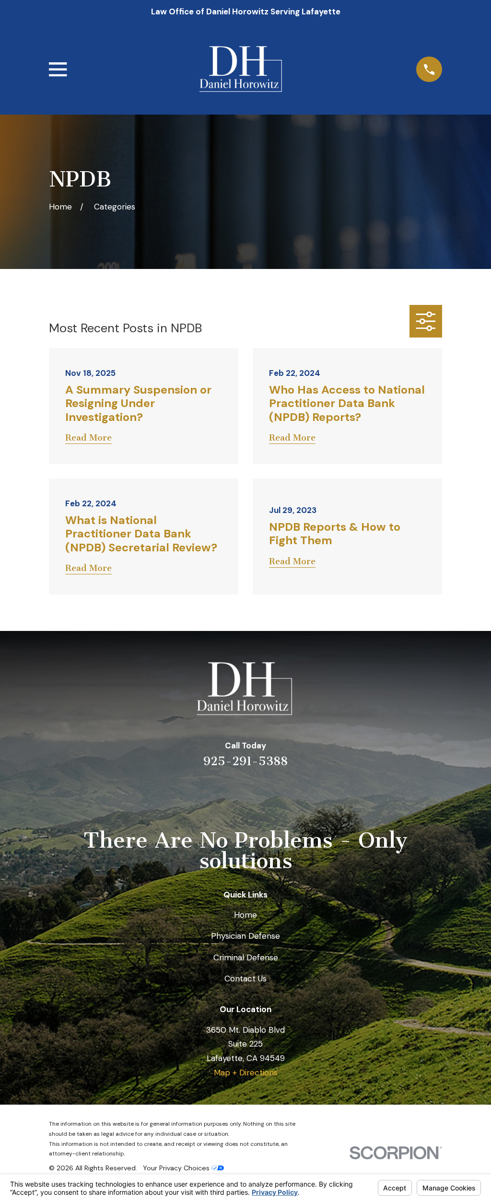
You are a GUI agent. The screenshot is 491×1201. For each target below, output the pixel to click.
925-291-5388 (245, 761)
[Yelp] (206, 793)
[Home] (242, 69)
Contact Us (245, 978)
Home (245, 914)
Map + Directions (246, 1072)
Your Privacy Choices (177, 1168)
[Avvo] (258, 793)
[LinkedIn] (232, 793)
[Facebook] (284, 793)
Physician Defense (245, 936)
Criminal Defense (245, 957)
